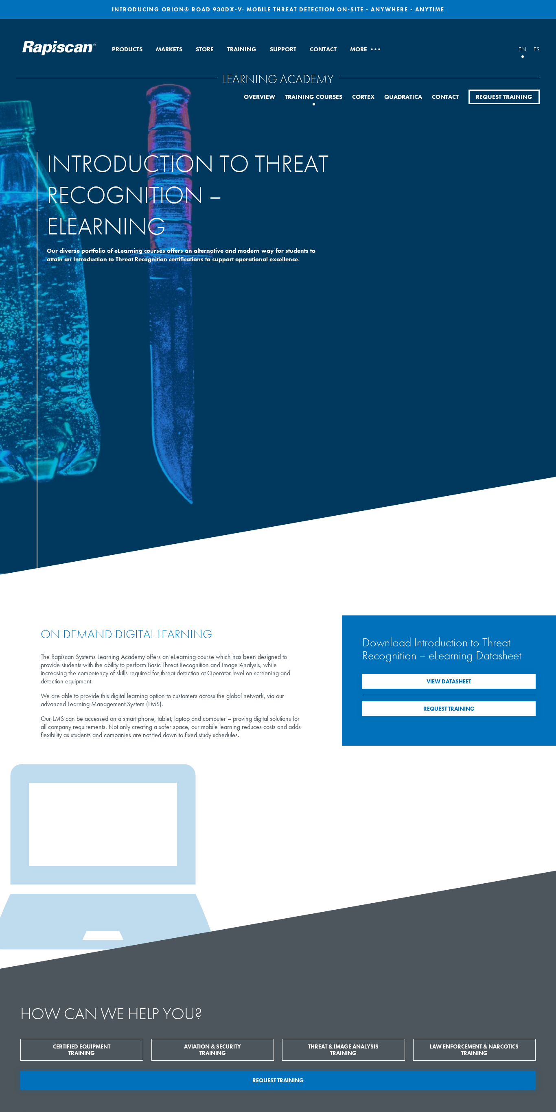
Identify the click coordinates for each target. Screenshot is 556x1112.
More (365, 49)
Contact (323, 49)
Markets (169, 49)
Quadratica (403, 97)
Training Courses (313, 97)
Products (127, 49)
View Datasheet (449, 681)
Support (283, 49)
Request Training (504, 97)
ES (537, 49)
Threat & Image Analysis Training (343, 1050)
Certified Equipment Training (81, 1050)
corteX (363, 97)
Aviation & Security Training (212, 1050)
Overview (259, 97)
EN (522, 49)
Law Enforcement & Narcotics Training (474, 1050)
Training (241, 49)
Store (205, 49)
